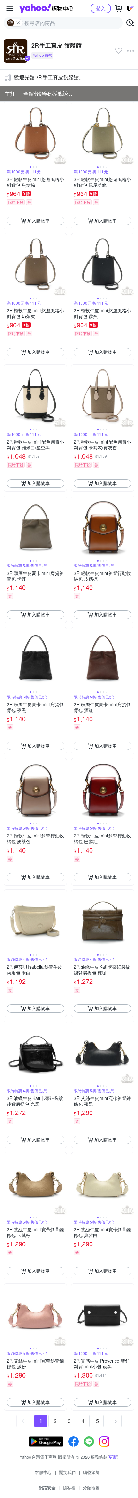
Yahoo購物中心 (46, 8)
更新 (113, 1457)
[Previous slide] (8, 133)
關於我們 (67, 1472)
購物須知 (91, 1472)
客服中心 (43, 1472)
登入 (101, 8)
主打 (10, 93)
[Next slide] (62, 133)
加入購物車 (38, 220)
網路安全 (47, 1488)
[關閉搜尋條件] (18, 23)
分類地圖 (91, 1488)
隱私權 (69, 1488)
